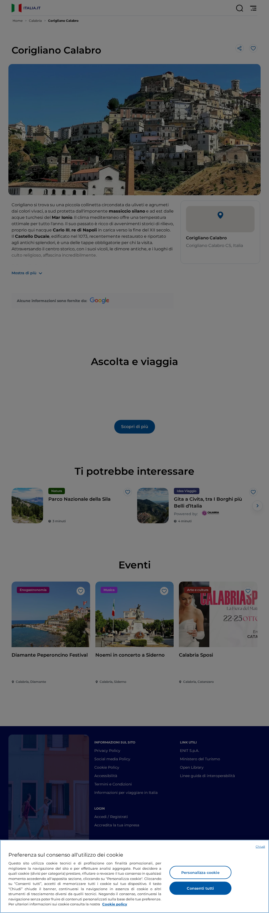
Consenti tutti (200, 888)
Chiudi (260, 846)
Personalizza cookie (200, 872)
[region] (134, 876)
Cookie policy (114, 904)
